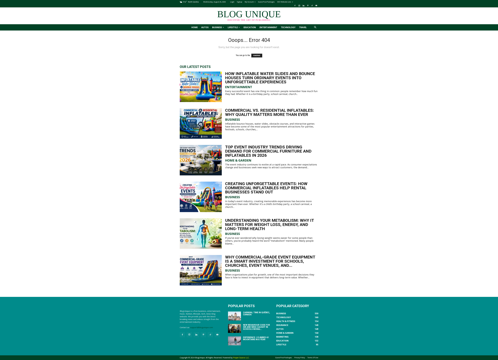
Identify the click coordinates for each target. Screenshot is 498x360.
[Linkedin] (303, 5)
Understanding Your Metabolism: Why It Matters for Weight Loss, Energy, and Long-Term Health (269, 224)
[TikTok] (312, 5)
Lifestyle (233, 27)
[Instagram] (299, 5)
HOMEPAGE (256, 55)
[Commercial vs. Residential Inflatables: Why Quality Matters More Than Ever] (201, 123)
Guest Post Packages (266, 2)
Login (232, 2)
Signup (239, 2)
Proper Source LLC (241, 357)
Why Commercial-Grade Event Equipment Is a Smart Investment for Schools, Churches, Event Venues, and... (270, 261)
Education (250, 27)
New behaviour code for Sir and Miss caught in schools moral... (256, 327)
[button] (315, 27)
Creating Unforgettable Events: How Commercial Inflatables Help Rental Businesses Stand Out (266, 187)
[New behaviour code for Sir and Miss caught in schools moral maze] (234, 328)
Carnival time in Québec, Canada (256, 313)
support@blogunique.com (201, 327)
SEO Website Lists (284, 2)
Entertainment (268, 27)
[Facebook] (295, 5)
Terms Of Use (312, 357)
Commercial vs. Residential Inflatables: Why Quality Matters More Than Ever (269, 112)
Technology (288, 27)
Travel (303, 27)
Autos (205, 27)
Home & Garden (238, 160)
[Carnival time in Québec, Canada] (234, 316)
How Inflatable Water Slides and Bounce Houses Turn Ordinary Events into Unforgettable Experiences (270, 77)
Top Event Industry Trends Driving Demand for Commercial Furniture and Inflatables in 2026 (268, 151)
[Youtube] (316, 5)
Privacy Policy (299, 357)
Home (194, 27)
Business (217, 27)
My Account (249, 2)
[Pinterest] (308, 5)
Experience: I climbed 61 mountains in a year (256, 338)
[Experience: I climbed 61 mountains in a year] (234, 340)
